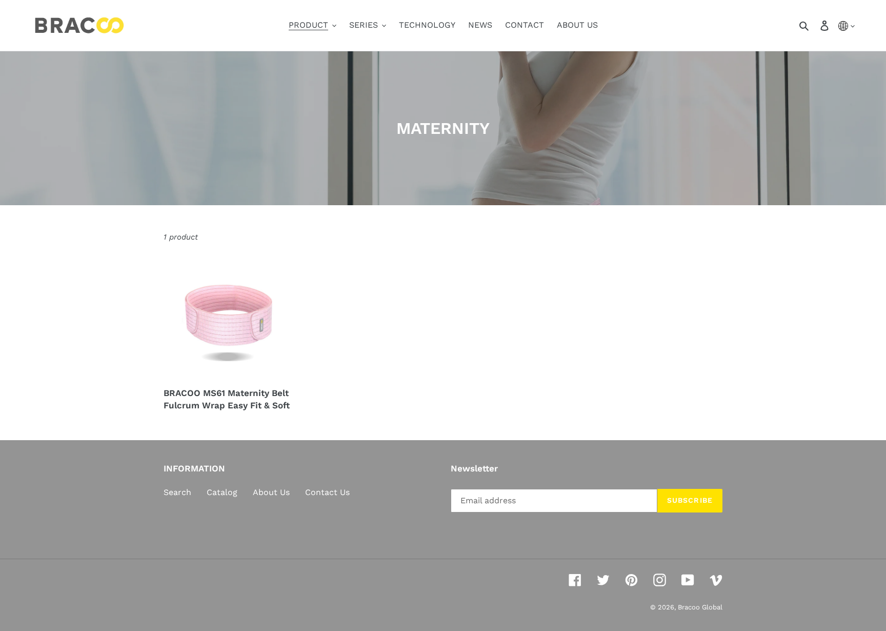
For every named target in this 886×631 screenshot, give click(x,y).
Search (177, 492)
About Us (271, 492)
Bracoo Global (700, 607)
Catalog (222, 492)
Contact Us (327, 492)
